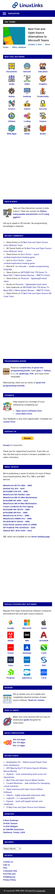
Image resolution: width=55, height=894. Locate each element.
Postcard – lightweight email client (31, 284)
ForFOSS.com (9, 873)
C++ (13, 373)
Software (22, 47)
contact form (9, 421)
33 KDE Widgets (10, 826)
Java (38, 370)
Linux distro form (24, 413)
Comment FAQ (10, 871)
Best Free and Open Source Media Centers (25, 780)
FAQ (5, 867)
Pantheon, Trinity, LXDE (14, 832)
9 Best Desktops (10, 820)
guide (26, 719)
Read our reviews (36, 700)
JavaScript (24, 373)
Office (14, 47)
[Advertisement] (27, 169)
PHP (32, 373)
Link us (6, 865)
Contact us (8, 861)
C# (17, 373)
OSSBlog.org (9, 877)
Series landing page (40, 536)
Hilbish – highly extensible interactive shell (25, 795)
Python (47, 370)
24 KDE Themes (10, 823)
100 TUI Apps (19, 742)
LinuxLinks (40, 891)
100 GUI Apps (19, 739)
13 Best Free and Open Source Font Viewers (26, 807)
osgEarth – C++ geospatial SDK (20, 798)
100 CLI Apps (19, 745)
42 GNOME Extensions (13, 829)
